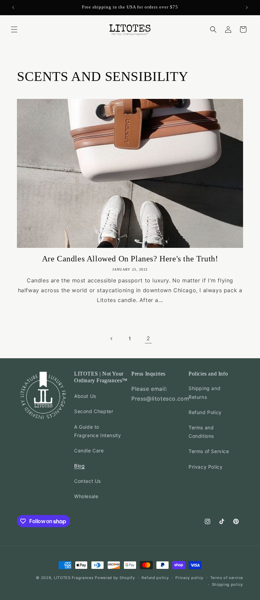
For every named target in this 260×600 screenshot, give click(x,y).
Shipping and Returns (204, 392)
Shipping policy (227, 584)
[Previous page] (111, 338)
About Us (85, 396)
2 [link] (148, 338)
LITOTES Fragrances (74, 577)
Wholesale (86, 496)
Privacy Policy (205, 467)
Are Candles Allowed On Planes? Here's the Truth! (130, 258)
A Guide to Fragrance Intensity (97, 431)
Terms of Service (209, 451)
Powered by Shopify (115, 577)
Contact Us (87, 481)
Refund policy (155, 577)
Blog (79, 466)
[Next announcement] (246, 7)
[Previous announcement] (13, 7)
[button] (14, 29)
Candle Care (89, 450)
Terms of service (226, 577)
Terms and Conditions (201, 432)
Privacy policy (189, 577)
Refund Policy (205, 412)
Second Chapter (93, 411)
